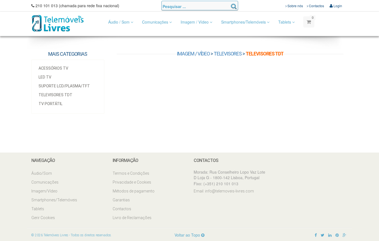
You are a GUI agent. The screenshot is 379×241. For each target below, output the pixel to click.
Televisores (228, 54)
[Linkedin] (330, 235)
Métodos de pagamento (134, 191)
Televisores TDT (55, 95)
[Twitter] (322, 235)
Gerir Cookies (43, 217)
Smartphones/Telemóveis (244, 22)
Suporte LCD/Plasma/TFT (64, 86)
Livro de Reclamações (132, 217)
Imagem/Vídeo (44, 191)
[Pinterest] (337, 235)
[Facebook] (316, 235)
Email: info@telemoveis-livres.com (224, 191)
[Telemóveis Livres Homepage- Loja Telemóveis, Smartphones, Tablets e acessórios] (57, 23)
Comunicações (155, 22)
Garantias (121, 200)
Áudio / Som (119, 22)
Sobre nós (295, 5)
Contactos (316, 5)
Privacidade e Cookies (132, 182)
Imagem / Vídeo (195, 22)
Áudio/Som (41, 173)
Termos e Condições (131, 173)
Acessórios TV (53, 68)
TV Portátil (50, 104)
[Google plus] (344, 235)
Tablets (285, 22)
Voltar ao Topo (188, 235)
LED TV (45, 77)
